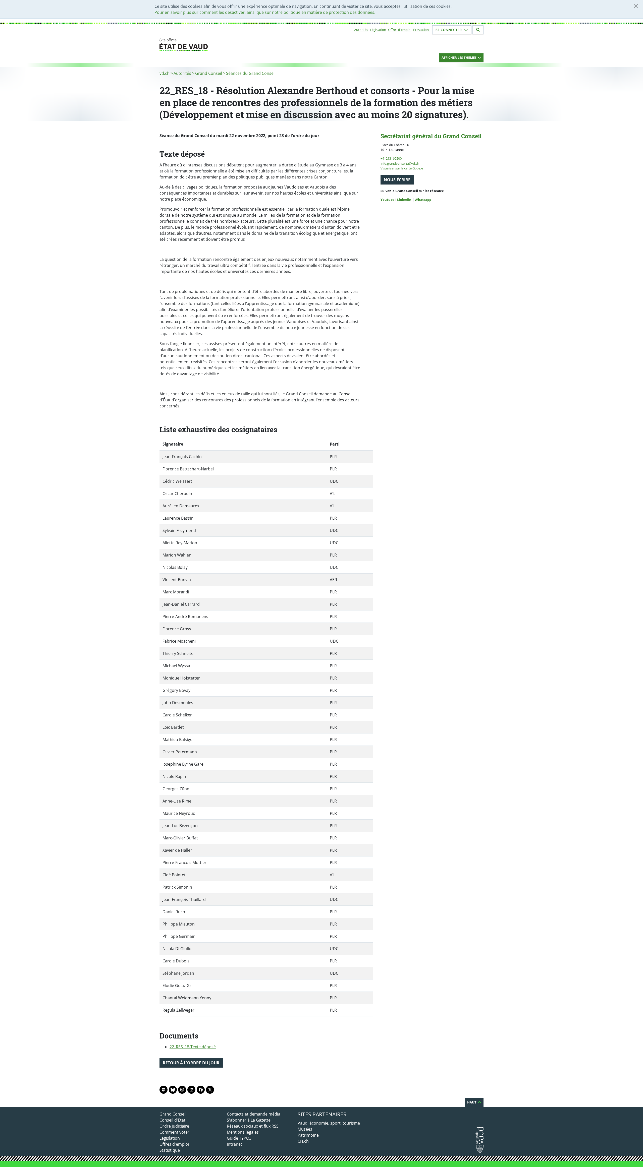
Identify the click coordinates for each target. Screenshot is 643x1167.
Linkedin (404, 199)
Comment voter (174, 1132)
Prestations (421, 29)
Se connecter (449, 29)
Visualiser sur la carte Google (402, 168)
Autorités (361, 29)
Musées (305, 1129)
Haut (472, 1102)
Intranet (234, 1144)
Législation (378, 29)
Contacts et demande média (253, 1114)
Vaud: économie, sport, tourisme (329, 1123)
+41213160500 (391, 158)
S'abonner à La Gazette (249, 1120)
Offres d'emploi (399, 29)
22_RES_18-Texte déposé (193, 1047)
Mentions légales (243, 1132)
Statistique (169, 1150)
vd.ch (164, 73)
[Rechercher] (478, 29)
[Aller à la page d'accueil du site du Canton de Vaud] (224, 44)
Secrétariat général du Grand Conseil (431, 136)
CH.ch (303, 1141)
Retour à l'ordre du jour (191, 1063)
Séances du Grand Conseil (251, 73)
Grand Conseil (208, 73)
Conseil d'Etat (172, 1120)
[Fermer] (636, 6)
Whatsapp (423, 199)
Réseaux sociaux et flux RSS (253, 1126)
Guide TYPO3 (239, 1138)
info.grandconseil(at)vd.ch (400, 163)
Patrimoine (308, 1135)
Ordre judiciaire (174, 1126)
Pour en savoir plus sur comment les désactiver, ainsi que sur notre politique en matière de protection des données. (264, 12)
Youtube (388, 199)
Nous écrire (397, 179)
